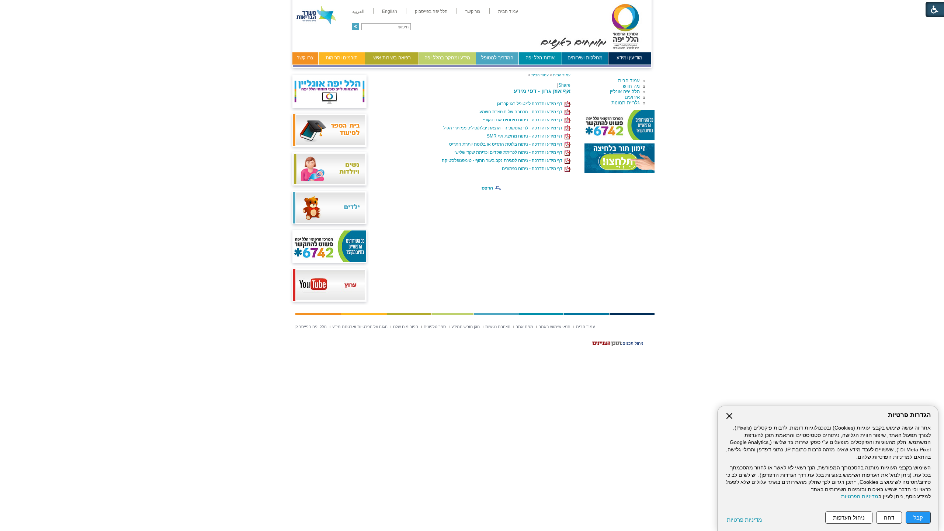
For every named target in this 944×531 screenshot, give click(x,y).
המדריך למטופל (497, 57)
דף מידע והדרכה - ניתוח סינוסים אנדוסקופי (524, 119)
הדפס (487, 188)
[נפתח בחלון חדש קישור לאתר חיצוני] (619, 158)
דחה (889, 517)
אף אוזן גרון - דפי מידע (542, 91)
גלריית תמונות (625, 102)
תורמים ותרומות (342, 57)
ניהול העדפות (849, 517)
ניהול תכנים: (632, 343)
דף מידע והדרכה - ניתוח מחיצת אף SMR (526, 136)
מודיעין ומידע (629, 57)
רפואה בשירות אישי (391, 57)
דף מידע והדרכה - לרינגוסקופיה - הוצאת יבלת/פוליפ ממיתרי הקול (504, 128)
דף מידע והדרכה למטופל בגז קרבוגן (531, 103)
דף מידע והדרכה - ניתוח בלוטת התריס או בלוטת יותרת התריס (507, 144)
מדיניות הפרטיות (859, 496)
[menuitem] (508, 11)
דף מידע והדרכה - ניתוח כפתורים (533, 168)
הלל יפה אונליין (625, 91)
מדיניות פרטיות (744, 520)
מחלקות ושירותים (585, 57)
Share (564, 85)
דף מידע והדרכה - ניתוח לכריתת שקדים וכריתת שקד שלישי (509, 152)
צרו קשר (305, 57)
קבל (918, 517)
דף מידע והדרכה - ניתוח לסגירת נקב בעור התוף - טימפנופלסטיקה (503, 160)
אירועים (632, 97)
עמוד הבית (629, 80)
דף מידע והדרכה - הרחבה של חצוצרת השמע (522, 111)
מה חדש (631, 86)
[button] (355, 26)
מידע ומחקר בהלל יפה (447, 57)
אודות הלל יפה (540, 57)
